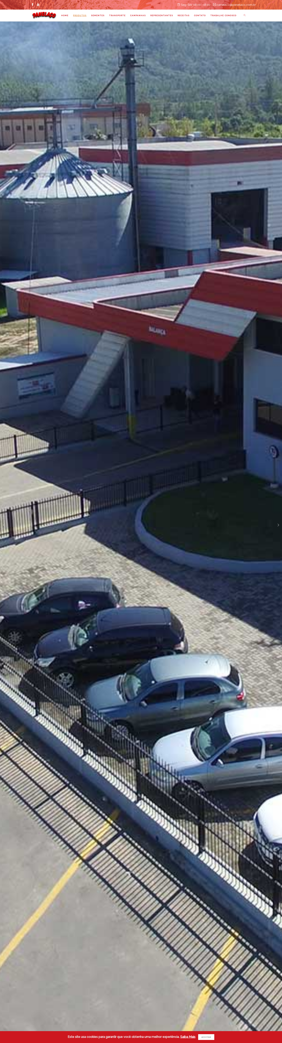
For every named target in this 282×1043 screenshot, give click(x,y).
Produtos (80, 15)
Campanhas (138, 15)
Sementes (98, 15)
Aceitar (206, 1037)
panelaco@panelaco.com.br (236, 5)
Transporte (117, 15)
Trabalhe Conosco (223, 15)
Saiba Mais (187, 1037)
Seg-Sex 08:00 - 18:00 (195, 5)
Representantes (161, 15)
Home (64, 15)
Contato (200, 15)
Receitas (184, 15)
